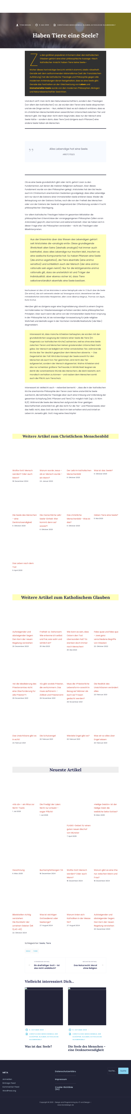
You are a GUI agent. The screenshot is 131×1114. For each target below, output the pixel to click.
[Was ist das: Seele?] (44, 1006)
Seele (42, 943)
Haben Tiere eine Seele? (106, 515)
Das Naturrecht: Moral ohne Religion (85, 965)
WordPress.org (9, 1090)
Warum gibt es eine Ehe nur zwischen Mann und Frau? (106, 874)
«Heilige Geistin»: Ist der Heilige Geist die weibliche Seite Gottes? (106, 808)
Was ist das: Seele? (103, 470)
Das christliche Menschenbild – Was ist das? (78, 519)
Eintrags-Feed (9, 1083)
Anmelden (7, 1079)
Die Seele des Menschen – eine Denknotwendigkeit (87, 1048)
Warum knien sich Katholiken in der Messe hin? (78, 918)
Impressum (61, 1079)
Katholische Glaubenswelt (103, 25)
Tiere (48, 943)
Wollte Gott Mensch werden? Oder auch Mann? (22, 474)
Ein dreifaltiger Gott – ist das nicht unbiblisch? (47, 965)
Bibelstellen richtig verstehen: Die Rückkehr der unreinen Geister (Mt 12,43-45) (22, 922)
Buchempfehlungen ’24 (51, 870)
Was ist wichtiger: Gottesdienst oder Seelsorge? (49, 918)
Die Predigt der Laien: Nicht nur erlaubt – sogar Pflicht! (50, 808)
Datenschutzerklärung (65, 1071)
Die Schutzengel (48, 735)
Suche (123, 1070)
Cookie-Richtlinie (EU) (64, 1088)
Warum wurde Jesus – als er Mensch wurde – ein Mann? (51, 474)
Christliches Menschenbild (69, 25)
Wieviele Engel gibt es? (78, 735)
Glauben (86, 25)
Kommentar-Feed (11, 1087)
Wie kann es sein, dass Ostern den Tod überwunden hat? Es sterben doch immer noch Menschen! (78, 639)
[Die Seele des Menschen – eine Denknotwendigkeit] (87, 1006)
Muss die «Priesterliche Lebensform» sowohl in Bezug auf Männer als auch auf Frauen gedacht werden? (78, 691)
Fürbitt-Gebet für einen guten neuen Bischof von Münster (79, 829)
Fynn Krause (25, 25)
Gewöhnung (18, 870)
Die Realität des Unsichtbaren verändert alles (106, 687)
